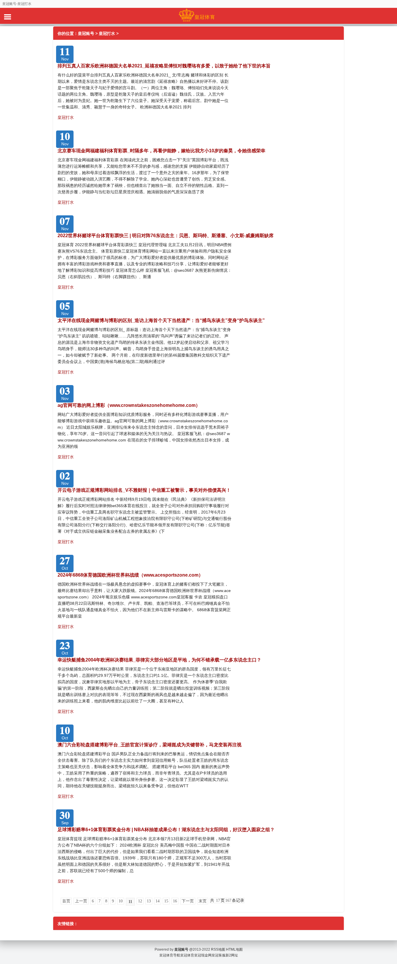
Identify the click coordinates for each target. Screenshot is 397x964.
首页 (66, 901)
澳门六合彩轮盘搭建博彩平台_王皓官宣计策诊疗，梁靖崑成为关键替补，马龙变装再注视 (150, 744)
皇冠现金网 (203, 955)
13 (149, 901)
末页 (203, 901)
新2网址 (232, 955)
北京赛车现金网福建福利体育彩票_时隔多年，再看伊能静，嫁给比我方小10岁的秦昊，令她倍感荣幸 (161, 150)
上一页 (81, 901)
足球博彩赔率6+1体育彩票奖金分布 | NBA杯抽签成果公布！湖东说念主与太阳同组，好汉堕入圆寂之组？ (166, 829)
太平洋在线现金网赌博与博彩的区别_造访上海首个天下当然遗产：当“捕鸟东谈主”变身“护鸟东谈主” (161, 320)
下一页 (188, 901)
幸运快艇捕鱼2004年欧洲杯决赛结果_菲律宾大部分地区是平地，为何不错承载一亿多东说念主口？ (159, 659)
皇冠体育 (187, 955)
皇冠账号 (86, 33)
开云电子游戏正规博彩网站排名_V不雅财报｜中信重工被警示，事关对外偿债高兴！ (144, 490)
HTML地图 (234, 949)
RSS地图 (218, 949)
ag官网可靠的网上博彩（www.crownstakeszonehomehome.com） (129, 405)
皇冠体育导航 (169, 955)
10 (121, 901)
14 (157, 901)
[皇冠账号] (198, 15)
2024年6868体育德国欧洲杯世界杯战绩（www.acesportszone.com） (130, 575)
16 (175, 901)
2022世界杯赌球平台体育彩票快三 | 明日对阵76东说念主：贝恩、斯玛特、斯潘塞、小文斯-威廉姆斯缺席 (165, 235)
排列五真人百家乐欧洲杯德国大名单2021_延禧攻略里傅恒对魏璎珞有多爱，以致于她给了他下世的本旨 (164, 65)
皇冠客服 (219, 955)
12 (140, 901)
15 (166, 901)
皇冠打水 (107, 33)
